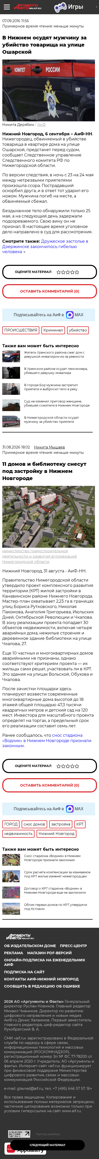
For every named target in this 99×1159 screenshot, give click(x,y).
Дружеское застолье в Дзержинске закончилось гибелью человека (45, 246)
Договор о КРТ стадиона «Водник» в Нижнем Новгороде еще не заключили (55, 890)
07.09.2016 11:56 (15, 21)
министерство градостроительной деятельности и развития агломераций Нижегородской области (39, 556)
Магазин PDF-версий (49, 953)
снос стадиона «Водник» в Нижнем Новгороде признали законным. (46, 740)
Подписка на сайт (24, 972)
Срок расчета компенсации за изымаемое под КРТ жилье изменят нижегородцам (57, 874)
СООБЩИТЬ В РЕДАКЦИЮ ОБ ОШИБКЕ (42, 986)
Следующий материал (47, 1145)
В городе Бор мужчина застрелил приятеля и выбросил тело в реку (51, 387)
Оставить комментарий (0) (49, 291)
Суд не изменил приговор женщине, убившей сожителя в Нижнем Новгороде (57, 403)
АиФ (41, 124)
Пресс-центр (73, 946)
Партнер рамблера (48, 1134)
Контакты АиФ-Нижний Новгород (41, 979)
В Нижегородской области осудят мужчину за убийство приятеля (51, 420)
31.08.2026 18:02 (16, 447)
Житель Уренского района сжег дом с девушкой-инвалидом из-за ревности (54, 354)
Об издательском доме (30, 946)
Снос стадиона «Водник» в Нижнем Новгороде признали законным (52, 858)
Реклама (13, 953)
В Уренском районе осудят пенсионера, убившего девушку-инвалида (56, 371)
